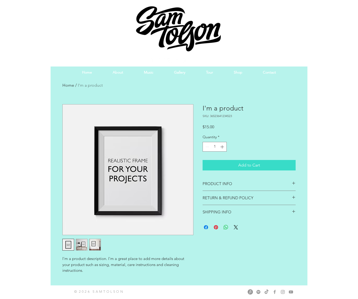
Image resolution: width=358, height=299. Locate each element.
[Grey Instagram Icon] (282, 292)
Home (68, 85)
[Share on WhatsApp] (226, 227)
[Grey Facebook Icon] (274, 292)
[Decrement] (206, 146)
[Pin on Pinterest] (216, 227)
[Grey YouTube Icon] (291, 292)
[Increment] (222, 146)
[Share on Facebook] (206, 227)
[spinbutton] (214, 146)
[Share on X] (236, 227)
